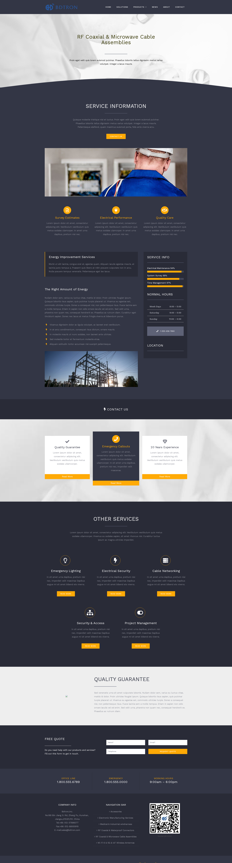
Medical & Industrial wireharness (116, 824)
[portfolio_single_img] (91, 352)
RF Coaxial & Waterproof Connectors (116, 830)
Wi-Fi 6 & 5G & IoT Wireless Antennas (116, 843)
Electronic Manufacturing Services (116, 818)
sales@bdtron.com (71, 830)
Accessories (116, 811)
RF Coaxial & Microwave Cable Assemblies (116, 836)
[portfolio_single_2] (116, 149)
